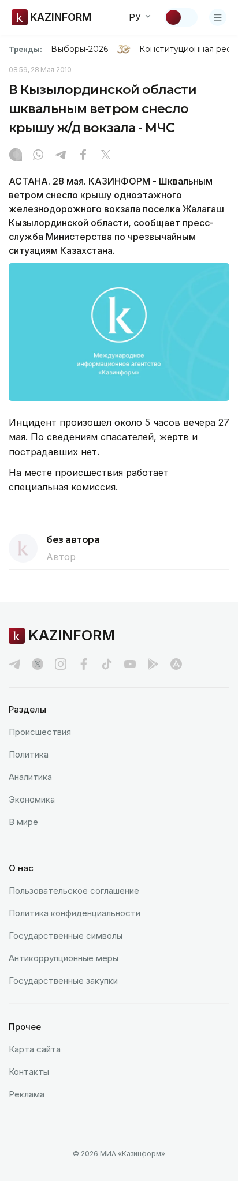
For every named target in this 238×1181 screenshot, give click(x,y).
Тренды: (25, 49)
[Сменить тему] (181, 17)
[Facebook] (83, 156)
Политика (29, 754)
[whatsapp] (38, 156)
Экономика (32, 799)
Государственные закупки (63, 980)
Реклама (26, 1094)
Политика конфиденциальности (74, 913)
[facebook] (84, 664)
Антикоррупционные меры (63, 958)
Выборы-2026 (79, 49)
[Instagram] (16, 156)
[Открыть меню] (217, 17)
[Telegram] (61, 156)
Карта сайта (35, 1049)
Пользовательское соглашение (74, 890)
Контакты (29, 1071)
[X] (106, 156)
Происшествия (40, 731)
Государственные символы (65, 935)
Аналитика (30, 776)
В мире (23, 821)
